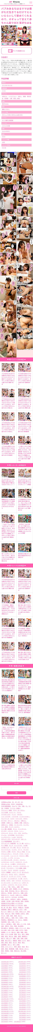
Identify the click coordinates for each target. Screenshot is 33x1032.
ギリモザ (3, 831)
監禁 (26, 930)
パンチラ (15, 866)
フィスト (4, 870)
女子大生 (14, 897)
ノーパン (4, 858)
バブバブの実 (6, 126)
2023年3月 (22, 995)
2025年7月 (22, 966)
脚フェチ (9, 938)
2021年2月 (4, 1021)
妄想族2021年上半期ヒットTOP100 (12, 903)
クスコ (16, 831)
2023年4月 (4, 995)
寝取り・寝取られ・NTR (15, 909)
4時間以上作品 (5, 804)
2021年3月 (22, 1019)
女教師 (3, 901)
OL (27, 806)
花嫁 (18, 938)
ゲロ (19, 833)
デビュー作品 (21, 851)
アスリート (12, 812)
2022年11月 (22, 999)
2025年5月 (22, 968)
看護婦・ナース (5, 932)
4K (22, 802)
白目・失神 (11, 930)
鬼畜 (11, 951)
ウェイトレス (5, 818)
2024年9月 (22, 976)
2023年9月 (22, 988)
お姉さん (23, 821)
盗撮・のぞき (19, 930)
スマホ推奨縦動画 (6, 841)
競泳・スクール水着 (7, 934)
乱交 (22, 887)
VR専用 (6, 808)
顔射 (6, 949)
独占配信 (20, 926)
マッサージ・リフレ (15, 876)
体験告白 (26, 889)
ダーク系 (13, 847)
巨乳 (16, 911)
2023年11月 (22, 986)
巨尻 (28, 911)
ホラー (16, 874)
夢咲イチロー (6, 109)
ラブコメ (18, 880)
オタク (25, 818)
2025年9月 (22, 964)
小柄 (11, 98)
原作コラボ (24, 891)
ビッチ (3, 868)
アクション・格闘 (6, 810)
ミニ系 (20, 878)
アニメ (14, 814)
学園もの (20, 907)
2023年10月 (5, 988)
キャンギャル (22, 829)
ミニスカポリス (12, 878)
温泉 (2, 926)
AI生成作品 (19, 804)
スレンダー (16, 841)
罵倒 (2, 936)
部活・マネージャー (7, 947)
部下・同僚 (16, 944)
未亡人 (20, 920)
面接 (2, 949)
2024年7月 (22, 978)
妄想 (22, 901)
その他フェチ (5, 847)
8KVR (13, 804)
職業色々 (24, 936)
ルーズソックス (5, 883)
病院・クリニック (20, 928)
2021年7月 (22, 1015)
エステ (12, 818)
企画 (10, 889)
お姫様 (3, 823)
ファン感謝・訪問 (20, 868)
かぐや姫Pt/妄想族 (7, 120)
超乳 (10, 942)
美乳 (6, 936)
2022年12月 (5, 999)
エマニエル (19, 818)
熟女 (11, 926)
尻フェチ (3, 911)
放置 (13, 918)
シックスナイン (5, 837)
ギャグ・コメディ (14, 827)
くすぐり (10, 831)
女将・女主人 (5, 899)
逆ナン (10, 944)
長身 (23, 947)
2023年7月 (22, 990)
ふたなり (15, 870)
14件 (3, 142)
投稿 (7, 916)
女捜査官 (24, 899)
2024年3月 (22, 982)
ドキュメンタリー (6, 854)
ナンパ (26, 854)
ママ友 (24, 876)
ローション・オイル (21, 885)
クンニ (11, 833)
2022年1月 (22, 1009)
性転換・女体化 (20, 913)
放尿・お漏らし (5, 918)
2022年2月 (4, 1009)
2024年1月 (22, 984)
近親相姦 (4, 944)
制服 (24, 96)
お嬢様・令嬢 (18, 823)
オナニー (10, 821)
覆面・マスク (22, 940)
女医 (2, 897)
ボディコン (4, 874)
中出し (20, 96)
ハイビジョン (13, 96)
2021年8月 (4, 1015)
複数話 (15, 940)
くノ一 (21, 831)
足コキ (15, 942)
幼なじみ (7, 913)
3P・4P (17, 802)
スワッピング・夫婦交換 (8, 843)
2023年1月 (22, 997)
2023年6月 (4, 992)
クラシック (4, 833)
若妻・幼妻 (24, 938)
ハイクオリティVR (6, 860)
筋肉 (15, 934)
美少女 (11, 936)
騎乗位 (7, 951)
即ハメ (17, 891)
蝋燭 (2, 940)
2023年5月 (22, 992)
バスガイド (18, 862)
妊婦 (25, 905)
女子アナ (7, 897)
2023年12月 (5, 986)
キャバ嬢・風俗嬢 (6, 829)
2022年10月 (5, 1001)
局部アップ (11, 911)
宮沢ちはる (5, 104)
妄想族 (6, 98)
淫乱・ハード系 (21, 924)
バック (25, 862)
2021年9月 (22, 1013)
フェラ (10, 870)
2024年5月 (22, 980)
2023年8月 (4, 990)
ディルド (26, 849)
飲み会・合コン (24, 949)
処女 (2, 891)
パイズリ (16, 860)
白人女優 (4, 930)
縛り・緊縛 (25, 934)
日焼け (21, 918)
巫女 (2, 913)
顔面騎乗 (11, 949)
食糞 (17, 949)
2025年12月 (5, 962)
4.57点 (4, 148)
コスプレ (24, 833)
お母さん (4, 96)
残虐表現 (4, 922)
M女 (19, 806)
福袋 (18, 932)
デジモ (14, 851)
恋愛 (27, 913)
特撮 (15, 926)
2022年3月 (22, 1007)
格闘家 (25, 920)
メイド (25, 878)
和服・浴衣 (24, 893)
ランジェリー (26, 880)
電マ (27, 947)
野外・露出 (17, 947)
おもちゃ (17, 821)
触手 (28, 940)
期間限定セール (12, 920)
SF (29, 806)
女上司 (12, 895)
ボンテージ (4, 876)
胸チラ (3, 938)
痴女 (28, 928)
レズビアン (11, 885)
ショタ (13, 837)
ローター (4, 887)
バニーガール (5, 864)
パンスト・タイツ (6, 866)
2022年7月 (22, 1003)
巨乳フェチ (22, 911)
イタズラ (19, 814)
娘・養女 (9, 907)
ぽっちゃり (25, 872)
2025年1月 (22, 972)
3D (13, 802)
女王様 (8, 901)
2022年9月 (22, 1001)
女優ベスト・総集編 (21, 895)
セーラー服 (20, 843)
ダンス (19, 847)
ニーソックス (5, 856)
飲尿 (2, 951)
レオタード (25, 883)
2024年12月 (5, 974)
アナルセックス (5, 814)
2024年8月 (4, 978)
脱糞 (14, 938)
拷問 (15, 916)
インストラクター (24, 816)
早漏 (26, 918)
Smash (14, 2)
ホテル (11, 874)
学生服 (27, 907)
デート (20, 849)
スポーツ (23, 839)
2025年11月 (22, 962)
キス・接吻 (4, 827)
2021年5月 (22, 1017)
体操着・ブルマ (17, 889)
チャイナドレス (5, 849)
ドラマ (21, 854)
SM (2, 808)
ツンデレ (14, 849)
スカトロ (19, 837)
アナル (19, 812)
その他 (25, 845)
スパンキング (15, 839)
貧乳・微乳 (16, 98)
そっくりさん (18, 845)
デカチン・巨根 (5, 851)
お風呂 (11, 825)
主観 (18, 887)
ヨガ (13, 880)
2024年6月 (4, 980)
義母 (19, 936)
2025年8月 (4, 966)
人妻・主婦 (4, 889)
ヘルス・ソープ (16, 872)
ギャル (15, 829)
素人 (19, 934)
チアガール (25, 847)
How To (14, 806)
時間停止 (4, 920)
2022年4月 (4, 1007)
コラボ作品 (11, 835)
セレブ (11, 845)
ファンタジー (10, 868)
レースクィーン (16, 883)
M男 (23, 806)
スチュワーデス (5, 839)
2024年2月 (4, 984)
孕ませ (15, 907)
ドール (28, 851)
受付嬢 (10, 893)
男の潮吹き (4, 928)
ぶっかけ (22, 870)
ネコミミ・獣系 (24, 856)
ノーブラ (10, 858)
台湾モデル (16, 893)
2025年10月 (5, 964)
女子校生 (20, 897)
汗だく (17, 922)
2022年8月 (4, 1003)
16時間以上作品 (6, 802)
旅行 (17, 918)
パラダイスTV (21, 864)
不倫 (9, 887)
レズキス (4, 885)
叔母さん (4, 893)
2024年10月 (5, 976)
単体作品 (11, 891)
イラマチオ (15, 816)
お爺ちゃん (4, 825)
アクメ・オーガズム (19, 810)
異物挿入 (11, 928)
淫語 (28, 924)
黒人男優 (23, 951)
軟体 (19, 942)
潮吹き (7, 926)
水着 (13, 922)
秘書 (22, 932)
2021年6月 (4, 1017)
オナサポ (4, 821)
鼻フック (4, 953)
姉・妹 (3, 907)
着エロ (13, 932)
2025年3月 (22, 970)
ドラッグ (15, 854)
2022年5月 (22, 1005)
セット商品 (4, 845)
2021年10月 (5, 1013)
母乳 (9, 922)
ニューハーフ (14, 856)
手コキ (3, 916)
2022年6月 (4, 1005)
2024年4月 (4, 982)
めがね (3, 880)
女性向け (13, 899)
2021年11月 (22, 1011)
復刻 (13, 913)
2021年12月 (5, 1011)
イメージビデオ (5, 816)
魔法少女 (17, 951)
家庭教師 (4, 909)
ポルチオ (22, 874)
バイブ (12, 862)
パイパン (22, 860)
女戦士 (19, 899)
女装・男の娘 (15, 901)
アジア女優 (4, 812)
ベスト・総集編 (5, 872)
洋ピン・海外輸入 (6, 924)
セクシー (27, 843)
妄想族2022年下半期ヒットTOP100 (12, 905)
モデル (8, 880)
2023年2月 (4, 997)
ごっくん (4, 835)
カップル (26, 825)
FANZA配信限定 (6, 806)
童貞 (26, 932)
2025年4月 (4, 970)
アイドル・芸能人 (15, 808)
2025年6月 (4, 968)
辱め (23, 942)
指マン (20, 916)
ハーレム (16, 858)
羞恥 (15, 936)
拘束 (11, 916)
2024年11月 (22, 974)
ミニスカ (4, 878)
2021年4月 (4, 1019)
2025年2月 (4, 972)
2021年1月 (17, 1021)
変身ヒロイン (5, 895)
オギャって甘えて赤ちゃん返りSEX (12, 115)
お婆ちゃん (10, 823)
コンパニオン (19, 835)
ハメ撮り (13, 864)
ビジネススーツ (24, 866)
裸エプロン (8, 940)
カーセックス (18, 825)
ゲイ (15, 833)
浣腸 (14, 924)
